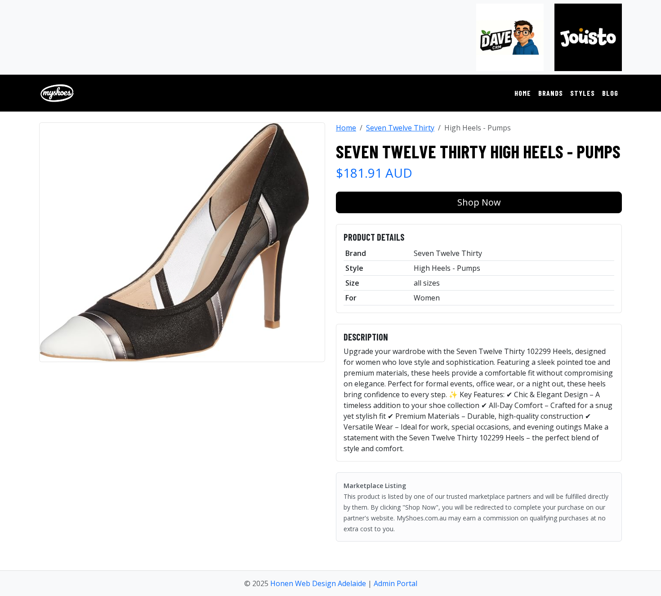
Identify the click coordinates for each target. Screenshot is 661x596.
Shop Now (479, 202)
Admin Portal (395, 583)
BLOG (610, 93)
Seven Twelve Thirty (400, 128)
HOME (522, 93)
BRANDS (550, 93)
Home (346, 128)
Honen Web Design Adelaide (318, 583)
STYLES (582, 93)
